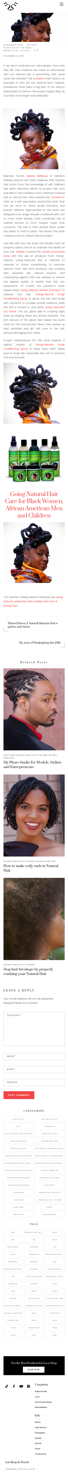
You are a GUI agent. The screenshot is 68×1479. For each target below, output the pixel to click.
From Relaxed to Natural (13, 1269)
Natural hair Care (55, 1298)
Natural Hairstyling (13, 1313)
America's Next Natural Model (18, 1170)
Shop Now (34, 1369)
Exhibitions (18, 1214)
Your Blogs (18, 1200)
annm (54, 1232)
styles (13, 1328)
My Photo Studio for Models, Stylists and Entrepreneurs (32, 764)
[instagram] (28, 1386)
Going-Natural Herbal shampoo (40, 290)
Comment (14, 1015)
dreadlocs (13, 1262)
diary (13, 1254)
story (34, 1320)
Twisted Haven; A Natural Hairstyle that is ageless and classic (33, 625)
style (55, 1320)
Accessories (18, 1192)
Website (12, 1082)
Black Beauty (13, 1247)
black (54, 1240)
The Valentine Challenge (18, 1185)
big (34, 1240)
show (33, 1313)
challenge (34, 1247)
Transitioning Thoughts (49, 1192)
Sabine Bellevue (37, 176)
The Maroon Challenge (49, 1178)
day (54, 1247)
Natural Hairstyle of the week (20, 46)
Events (49, 1207)
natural (13, 1298)
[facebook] (14, 1386)
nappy (54, 1291)
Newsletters (41, 1407)
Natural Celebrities (49, 1170)
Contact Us (40, 1453)
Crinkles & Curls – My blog (49, 1200)
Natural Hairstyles (46, 861)
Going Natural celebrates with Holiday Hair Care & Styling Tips (33, 601)
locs (55, 1284)
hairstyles (13, 1284)
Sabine (20, 252)
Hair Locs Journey (34, 1276)
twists (13, 1335)
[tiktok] (6, 1386)
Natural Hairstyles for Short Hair (19, 1163)
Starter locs (13, 1320)
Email (11, 1069)
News (38, 1422)
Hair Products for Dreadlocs (55, 1276)
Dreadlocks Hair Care (55, 1254)
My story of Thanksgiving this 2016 (39, 643)
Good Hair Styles (49, 1134)
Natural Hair (34, 1298)
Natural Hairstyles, (54, 1306)
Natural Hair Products (13, 1306)
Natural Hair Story (34, 1306)
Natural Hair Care (49, 1141)
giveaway (34, 1269)
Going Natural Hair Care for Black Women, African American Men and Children (34, 505)
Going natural (54, 1269)
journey (34, 1284)
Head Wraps (49, 1185)
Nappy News (9, 755)
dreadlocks (11, 50)
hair (13, 1276)
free (55, 1262)
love (13, 1291)
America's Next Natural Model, (34, 1232)
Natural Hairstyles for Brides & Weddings (50, 1163)
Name (11, 1056)
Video (34, 1335)
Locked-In (39, 78)
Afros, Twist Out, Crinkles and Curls (50, 1156)
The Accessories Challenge (18, 1178)
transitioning (34, 1328)
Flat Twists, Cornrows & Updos (49, 1148)
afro (13, 1232)
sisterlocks (54, 1313)
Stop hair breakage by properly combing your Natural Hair (28, 971)
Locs (18, 1126)
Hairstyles (40, 1432)
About (38, 1443)
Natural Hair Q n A (18, 1148)
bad (13, 1240)
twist (55, 1328)
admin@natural (13, 45)
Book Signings (49, 1214)
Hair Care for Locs (49, 1119)
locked (24, 50)
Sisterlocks (49, 1126)
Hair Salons (40, 1427)
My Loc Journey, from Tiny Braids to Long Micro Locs (19, 1134)
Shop (37, 1448)
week (55, 1335)
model (34, 1291)
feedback (34, 1262)
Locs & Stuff (18, 1119)
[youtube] (21, 1386)
